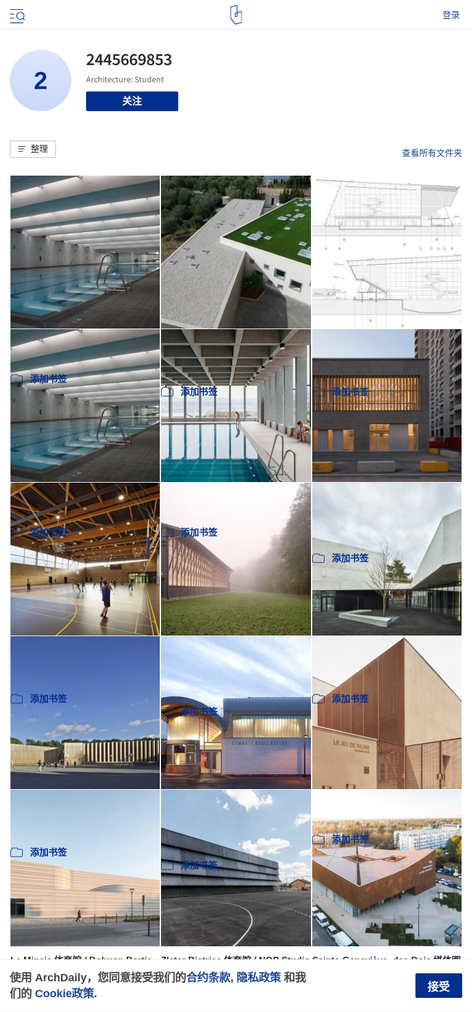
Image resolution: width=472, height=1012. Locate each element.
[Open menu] (16, 14)
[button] (33, 149)
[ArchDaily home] (236, 15)
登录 (451, 14)
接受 (439, 987)
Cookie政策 (64, 993)
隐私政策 (259, 977)
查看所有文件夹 (432, 153)
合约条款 (208, 977)
